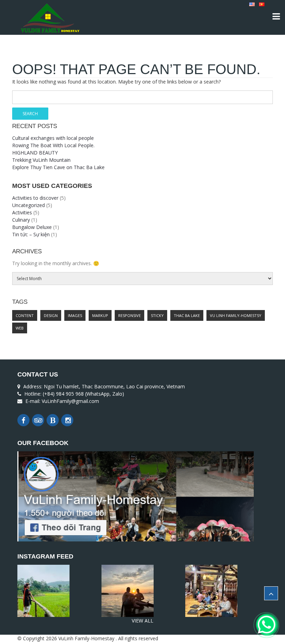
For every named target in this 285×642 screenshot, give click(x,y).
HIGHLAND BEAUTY (35, 152)
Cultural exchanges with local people (53, 138)
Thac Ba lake (187, 315)
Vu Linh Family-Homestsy (235, 315)
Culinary (21, 219)
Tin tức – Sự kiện (31, 234)
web (20, 328)
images (75, 315)
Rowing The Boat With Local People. (53, 145)
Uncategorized (28, 205)
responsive (129, 315)
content (25, 315)
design (51, 315)
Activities (22, 212)
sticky (157, 315)
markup (100, 315)
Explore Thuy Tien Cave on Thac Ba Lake (58, 167)
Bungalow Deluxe (32, 227)
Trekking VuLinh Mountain (41, 160)
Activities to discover (35, 198)
